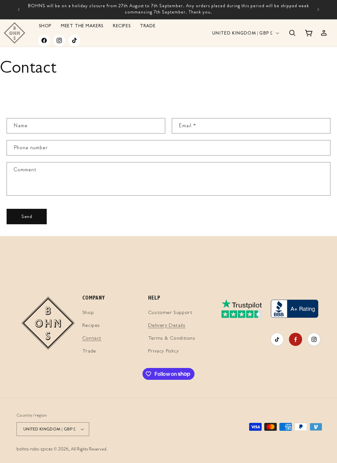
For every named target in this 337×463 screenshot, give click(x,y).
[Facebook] (44, 40)
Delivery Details (167, 326)
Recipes (91, 326)
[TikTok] (74, 40)
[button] (292, 33)
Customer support (170, 313)
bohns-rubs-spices (34, 449)
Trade (89, 351)
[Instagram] (59, 40)
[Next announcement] (318, 9)
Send (26, 216)
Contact (91, 338)
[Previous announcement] (19, 9)
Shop (88, 313)
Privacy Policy (163, 351)
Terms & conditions (171, 338)
